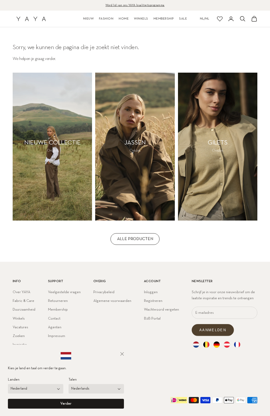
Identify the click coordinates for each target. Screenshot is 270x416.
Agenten (54, 327)
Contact (54, 318)
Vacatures (20, 327)
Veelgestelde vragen (64, 292)
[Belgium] (206, 344)
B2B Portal (152, 318)
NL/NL (204, 18)
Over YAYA (21, 292)
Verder (65, 403)
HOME (124, 18)
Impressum (56, 336)
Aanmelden (212, 330)
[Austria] (227, 344)
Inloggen (151, 292)
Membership (58, 309)
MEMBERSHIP (163, 18)
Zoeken (19, 336)
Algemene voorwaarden (112, 301)
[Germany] (216, 344)
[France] (237, 344)
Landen (14, 379)
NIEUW (88, 18)
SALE (183, 18)
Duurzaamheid (24, 309)
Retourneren (58, 301)
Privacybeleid (103, 292)
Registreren (153, 301)
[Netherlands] (196, 344)
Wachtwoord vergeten (161, 309)
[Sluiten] (122, 354)
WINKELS (141, 18)
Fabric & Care (23, 301)
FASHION (106, 18)
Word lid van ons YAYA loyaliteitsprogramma (134, 5)
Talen (73, 379)
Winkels (19, 318)
